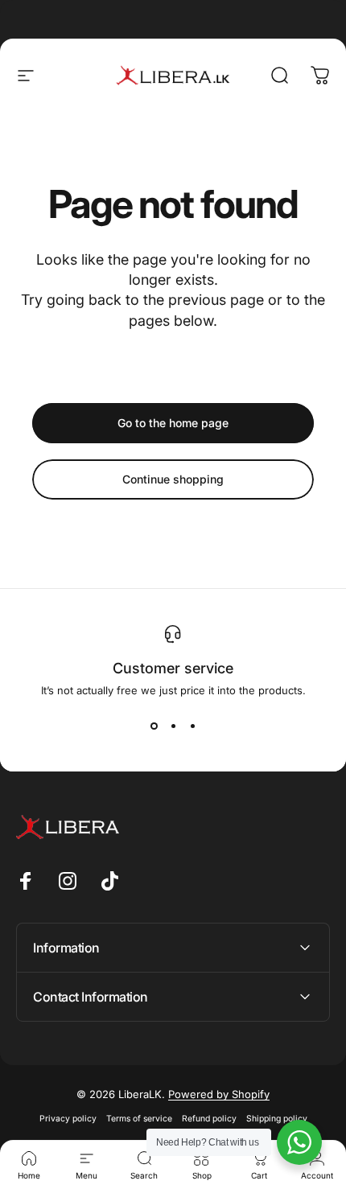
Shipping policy (276, 1118)
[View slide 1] (153, 725)
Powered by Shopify (219, 1094)
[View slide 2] (173, 725)
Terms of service (139, 1118)
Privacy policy (68, 1118)
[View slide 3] (192, 725)
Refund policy (209, 1118)
